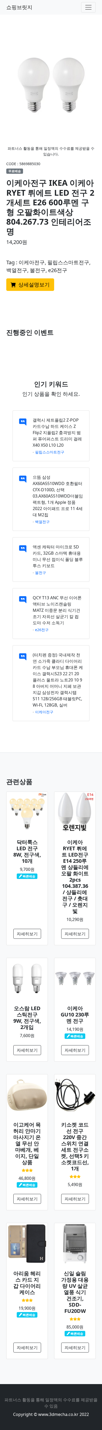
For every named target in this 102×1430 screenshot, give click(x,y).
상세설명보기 (33, 284)
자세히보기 (27, 934)
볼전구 (40, 572)
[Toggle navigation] (88, 7)
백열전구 (42, 521)
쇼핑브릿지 (19, 7)
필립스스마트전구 (49, 452)
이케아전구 (44, 711)
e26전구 (42, 629)
